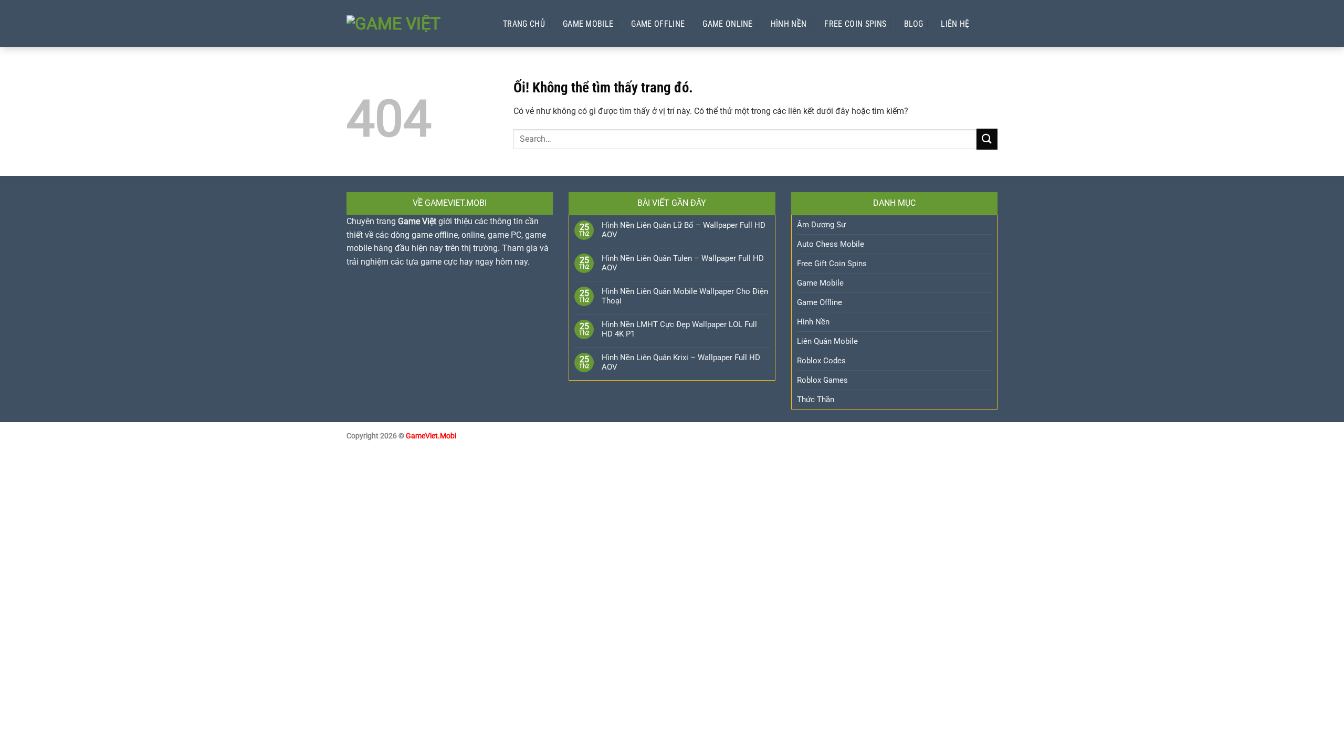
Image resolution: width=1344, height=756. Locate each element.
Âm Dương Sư (821, 224)
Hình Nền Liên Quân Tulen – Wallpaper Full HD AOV (683, 263)
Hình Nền (789, 24)
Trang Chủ (524, 24)
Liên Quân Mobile (827, 341)
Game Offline (658, 24)
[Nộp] (987, 139)
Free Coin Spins (855, 24)
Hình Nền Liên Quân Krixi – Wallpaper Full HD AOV (681, 362)
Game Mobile (588, 24)
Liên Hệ (955, 24)
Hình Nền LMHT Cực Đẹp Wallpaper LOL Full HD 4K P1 (679, 329)
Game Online (727, 24)
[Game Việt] (414, 23)
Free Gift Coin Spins (832, 263)
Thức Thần (815, 399)
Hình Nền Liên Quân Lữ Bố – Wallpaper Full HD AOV (683, 229)
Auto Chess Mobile (830, 244)
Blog (913, 24)
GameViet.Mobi (431, 436)
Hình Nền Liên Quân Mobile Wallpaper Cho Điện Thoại (685, 296)
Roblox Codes (821, 360)
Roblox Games (822, 380)
